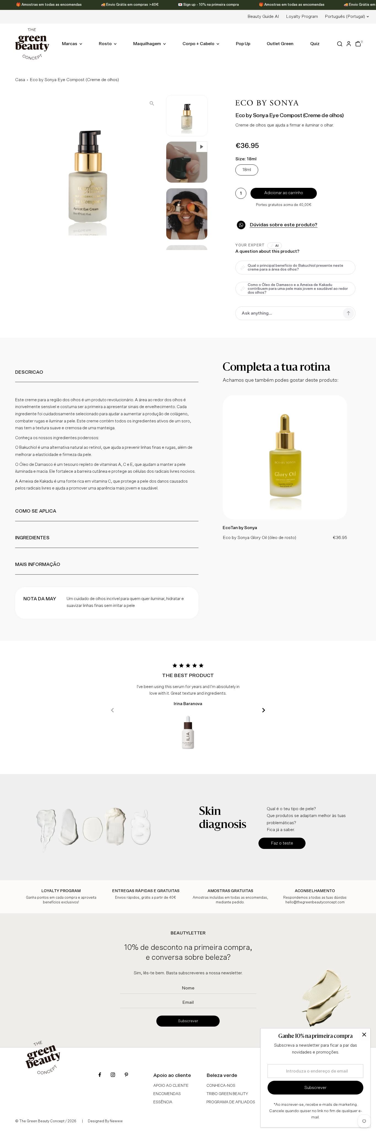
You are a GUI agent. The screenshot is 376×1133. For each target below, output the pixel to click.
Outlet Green (280, 44)
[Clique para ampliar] (152, 103)
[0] (358, 43)
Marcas (70, 44)
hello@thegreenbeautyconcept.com (315, 902)
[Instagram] (112, 1075)
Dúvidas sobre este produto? (283, 224)
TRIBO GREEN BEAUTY (227, 1094)
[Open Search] (339, 43)
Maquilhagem (147, 44)
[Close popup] (364, 1035)
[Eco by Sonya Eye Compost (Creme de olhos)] (285, 518)
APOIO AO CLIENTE (171, 1086)
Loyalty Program (302, 16)
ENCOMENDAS (167, 1094)
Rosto (106, 44)
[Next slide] (263, 710)
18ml (247, 169)
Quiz (315, 44)
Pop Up (243, 44)
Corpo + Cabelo (198, 44)
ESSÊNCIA (162, 1102)
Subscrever (188, 1021)
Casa (20, 80)
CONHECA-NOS (220, 1086)
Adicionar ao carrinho (283, 193)
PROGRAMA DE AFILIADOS (230, 1102)
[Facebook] (99, 1075)
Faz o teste (282, 843)
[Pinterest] (126, 1075)
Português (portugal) (345, 16)
